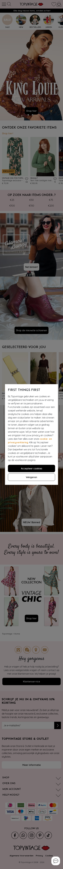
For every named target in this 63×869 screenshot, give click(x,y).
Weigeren (31, 477)
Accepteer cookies (31, 468)
